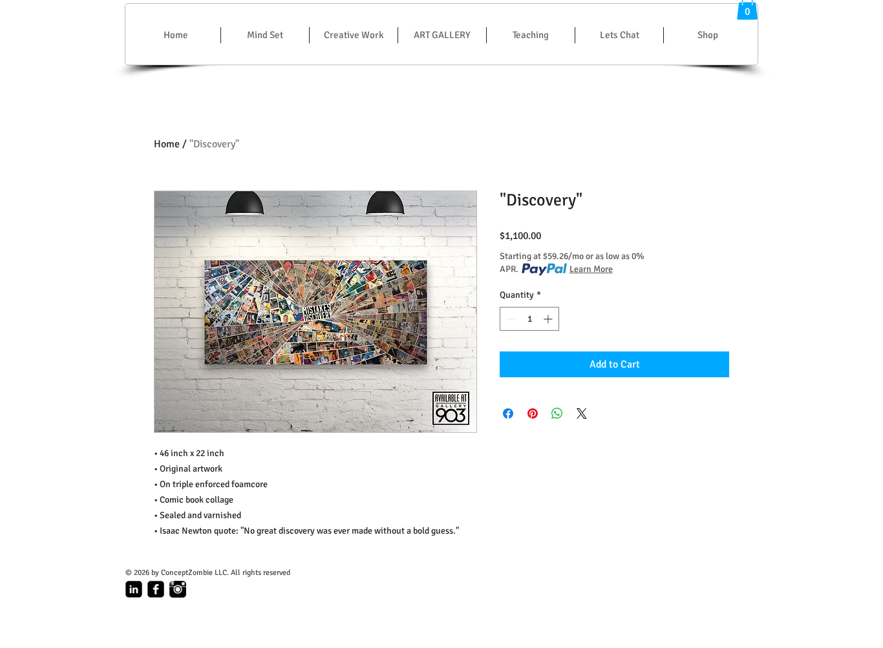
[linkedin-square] (133, 589)
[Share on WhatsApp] (557, 413)
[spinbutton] (529, 319)
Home (167, 144)
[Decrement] (510, 319)
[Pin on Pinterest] (532, 413)
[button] (354, 35)
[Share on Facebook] (508, 413)
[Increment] (549, 319)
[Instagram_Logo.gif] (177, 589)
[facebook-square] (155, 589)
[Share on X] (582, 413)
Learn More (591, 269)
